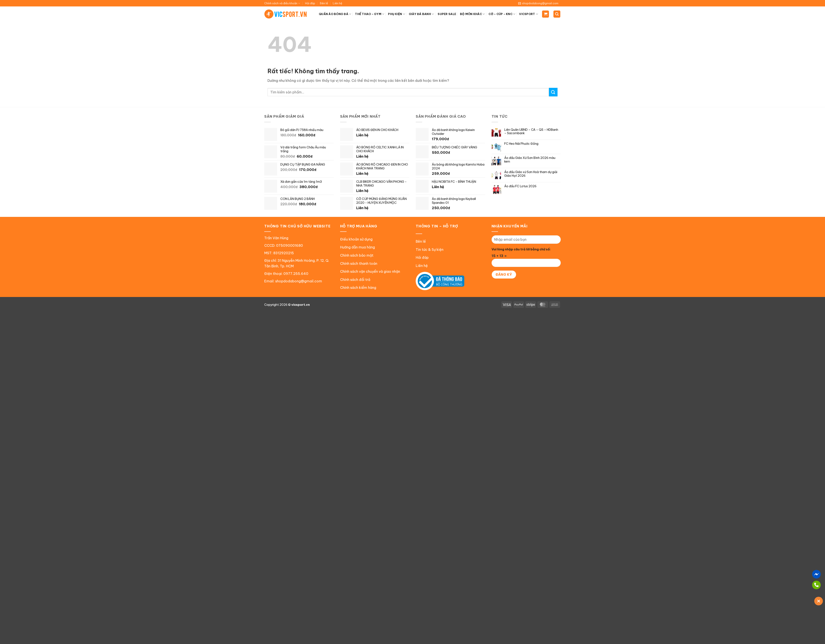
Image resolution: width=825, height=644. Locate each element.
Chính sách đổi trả (355, 279)
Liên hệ (337, 3)
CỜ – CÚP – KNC (500, 14)
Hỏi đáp (310, 3)
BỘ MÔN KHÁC (471, 14)
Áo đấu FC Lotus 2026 (520, 186)
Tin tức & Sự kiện (429, 249)
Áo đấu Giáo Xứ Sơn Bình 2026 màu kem (529, 159)
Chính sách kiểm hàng (358, 287)
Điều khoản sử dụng (356, 239)
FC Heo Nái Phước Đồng (521, 144)
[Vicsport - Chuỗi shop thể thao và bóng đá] (285, 13)
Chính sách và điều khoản (280, 3)
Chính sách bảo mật (356, 255)
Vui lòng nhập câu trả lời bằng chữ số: (521, 249)
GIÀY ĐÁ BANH (420, 14)
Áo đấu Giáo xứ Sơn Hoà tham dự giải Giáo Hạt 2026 (530, 174)
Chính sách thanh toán (358, 263)
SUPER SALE (447, 14)
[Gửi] (553, 92)
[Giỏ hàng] (545, 14)
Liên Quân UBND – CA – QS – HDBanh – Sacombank (531, 131)
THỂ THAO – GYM (368, 14)
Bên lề (324, 3)
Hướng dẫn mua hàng (357, 247)
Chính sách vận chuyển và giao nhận (370, 271)
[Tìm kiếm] (556, 14)
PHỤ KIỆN (395, 14)
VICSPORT (527, 14)
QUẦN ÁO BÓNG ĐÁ (333, 14)
